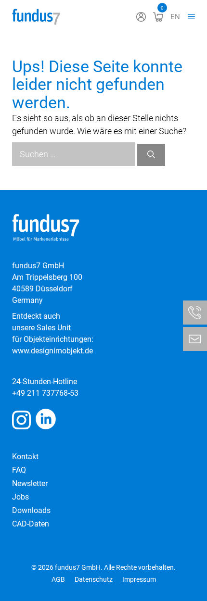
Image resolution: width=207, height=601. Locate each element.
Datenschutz (94, 579)
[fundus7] (36, 16)
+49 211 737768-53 (45, 393)
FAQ (19, 470)
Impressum (139, 579)
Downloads (31, 510)
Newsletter (30, 483)
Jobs (20, 496)
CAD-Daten (30, 523)
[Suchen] (151, 155)
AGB (58, 579)
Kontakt (25, 456)
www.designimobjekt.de (52, 350)
